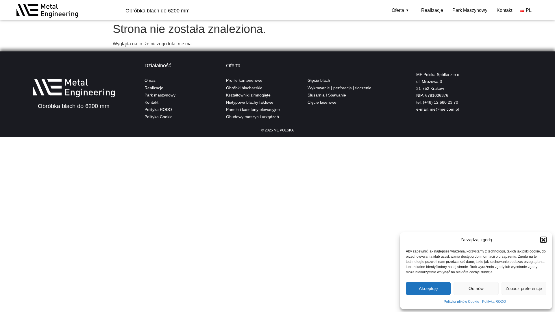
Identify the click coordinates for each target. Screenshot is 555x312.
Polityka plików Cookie (461, 302)
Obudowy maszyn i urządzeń (252, 116)
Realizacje (432, 10)
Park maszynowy (160, 95)
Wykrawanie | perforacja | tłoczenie (339, 88)
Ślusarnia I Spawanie (327, 95)
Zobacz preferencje (524, 288)
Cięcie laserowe (322, 102)
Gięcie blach (319, 80)
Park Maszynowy (469, 10)
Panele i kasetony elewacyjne (253, 109)
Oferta (400, 10)
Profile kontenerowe (244, 80)
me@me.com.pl (444, 109)
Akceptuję (428, 288)
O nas (150, 80)
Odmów (476, 288)
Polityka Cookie (159, 116)
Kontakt (504, 10)
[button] (543, 240)
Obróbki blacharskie (244, 88)
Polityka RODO (494, 302)
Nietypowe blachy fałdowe (249, 102)
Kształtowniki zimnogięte (248, 95)
